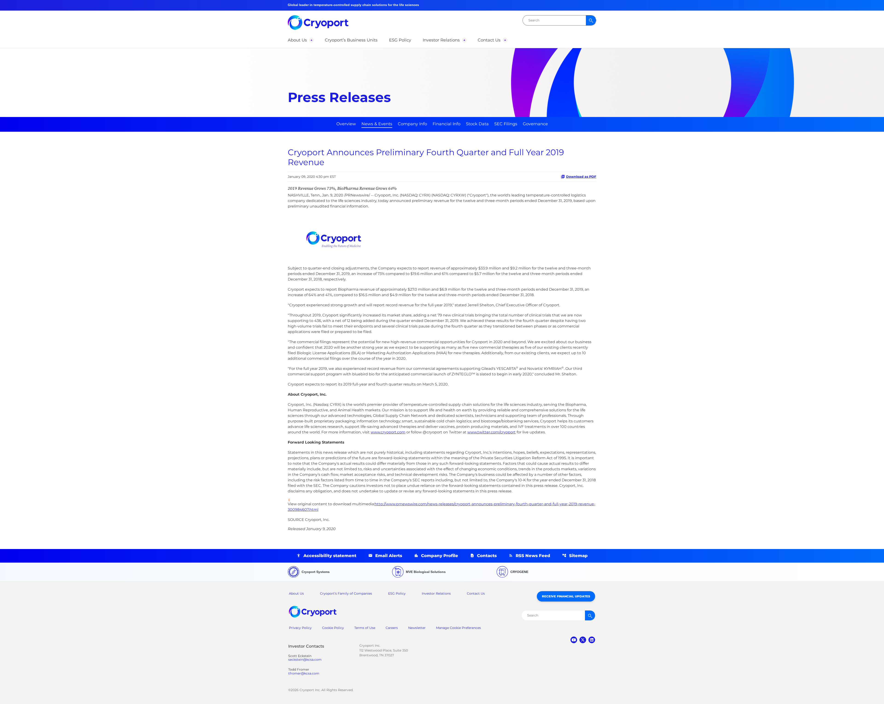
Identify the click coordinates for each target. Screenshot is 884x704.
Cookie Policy (333, 628)
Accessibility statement (329, 555)
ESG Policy (397, 593)
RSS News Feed (533, 555)
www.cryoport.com (388, 432)
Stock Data (477, 123)
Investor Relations (436, 593)
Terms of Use (364, 628)
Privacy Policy (300, 628)
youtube (573, 640)
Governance (535, 123)
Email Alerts (388, 555)
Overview (346, 123)
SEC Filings (505, 123)
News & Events (376, 123)
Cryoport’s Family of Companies (346, 593)
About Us (296, 593)
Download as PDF (581, 177)
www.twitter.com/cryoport (491, 432)
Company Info (412, 123)
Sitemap (578, 555)
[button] (300, 40)
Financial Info (446, 123)
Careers (392, 628)
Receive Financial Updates (566, 596)
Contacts (487, 555)
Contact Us (476, 593)
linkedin (591, 640)
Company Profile (439, 555)
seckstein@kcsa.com (305, 660)
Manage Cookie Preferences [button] (458, 628)
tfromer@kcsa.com (303, 673)
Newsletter (417, 628)
